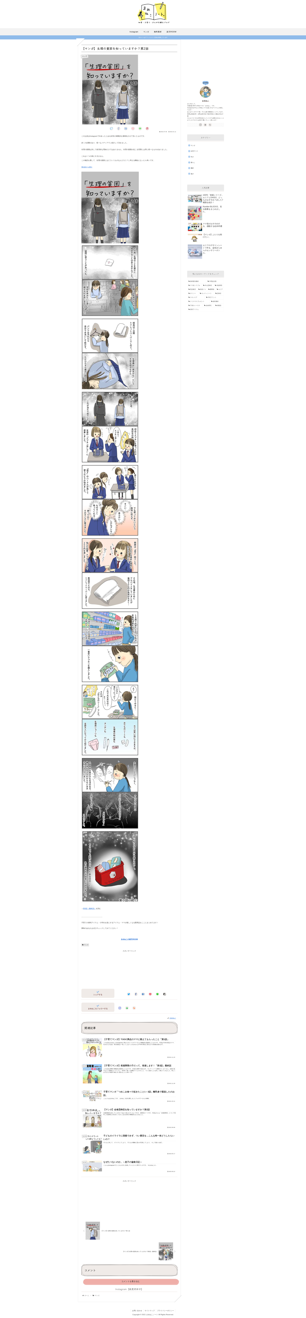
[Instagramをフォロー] (119, 1008)
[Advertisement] (129, 969)
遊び (192, 174)
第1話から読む (86, 167)
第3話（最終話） (89, 908)
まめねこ (205, 101)
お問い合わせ (137, 1311)
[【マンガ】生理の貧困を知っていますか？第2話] (125, 128)
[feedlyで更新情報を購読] (127, 1008)
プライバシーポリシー (165, 1311)
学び (192, 157)
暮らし (193, 162)
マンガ (86, 945)
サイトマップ (150, 1311)
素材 (192, 168)
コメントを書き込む (130, 1281)
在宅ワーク (194, 151)
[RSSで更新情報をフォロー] (134, 1008)
